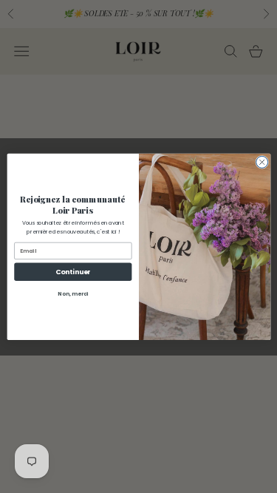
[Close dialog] (261, 162)
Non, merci (73, 294)
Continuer (73, 271)
